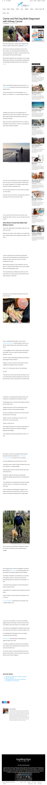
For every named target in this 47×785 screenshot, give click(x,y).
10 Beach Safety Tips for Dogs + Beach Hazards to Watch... (38, 110)
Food (22, 9)
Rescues (40, 9)
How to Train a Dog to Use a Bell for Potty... (37, 163)
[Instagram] (4, 1)
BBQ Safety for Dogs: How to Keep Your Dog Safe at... (37, 93)
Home (3, 16)
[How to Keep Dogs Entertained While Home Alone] (38, 122)
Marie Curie (13, 570)
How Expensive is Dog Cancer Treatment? (15, 679)
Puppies (8, 9)
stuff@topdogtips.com (26, 774)
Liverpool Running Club (8, 343)
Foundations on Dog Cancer (12, 680)
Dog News (7, 16)
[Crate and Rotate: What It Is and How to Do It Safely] (38, 69)
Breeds (31, 9)
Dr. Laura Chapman (7, 600)
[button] (43, 9)
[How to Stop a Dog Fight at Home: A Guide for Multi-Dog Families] (38, 140)
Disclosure (39, 782)
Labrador (26, 45)
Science (4, 9)
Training (36, 9)
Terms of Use (34, 782)
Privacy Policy (30, 783)
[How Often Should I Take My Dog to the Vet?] (38, 211)
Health (17, 9)
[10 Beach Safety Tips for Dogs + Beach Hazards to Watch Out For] (38, 105)
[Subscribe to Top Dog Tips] (38, 35)
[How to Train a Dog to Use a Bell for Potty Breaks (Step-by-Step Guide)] (38, 158)
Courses (4, 13)
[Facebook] (2, 1)
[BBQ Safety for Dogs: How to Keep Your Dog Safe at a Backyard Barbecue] (38, 87)
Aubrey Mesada (6, 23)
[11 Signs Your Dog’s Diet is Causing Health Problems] (38, 228)
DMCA (35, 783)
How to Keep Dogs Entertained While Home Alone (38, 127)
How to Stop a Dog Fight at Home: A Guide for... (37, 146)
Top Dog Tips (6, 767)
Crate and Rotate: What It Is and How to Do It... (37, 74)
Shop (8, 13)
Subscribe (29, 782)
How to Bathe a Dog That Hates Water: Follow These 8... (38, 199)
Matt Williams (6, 638)
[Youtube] (10, 1)
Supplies (26, 9)
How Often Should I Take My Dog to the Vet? (37, 216)
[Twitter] (8, 1)
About (22, 782)
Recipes (12, 9)
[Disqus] (16, 738)
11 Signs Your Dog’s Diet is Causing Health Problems (37, 234)
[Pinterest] (6, 1)
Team (25, 782)
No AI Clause (39, 783)
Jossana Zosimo (34, 94)
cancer (4, 64)
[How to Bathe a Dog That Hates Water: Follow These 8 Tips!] (38, 194)
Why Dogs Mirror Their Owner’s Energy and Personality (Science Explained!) (38, 181)
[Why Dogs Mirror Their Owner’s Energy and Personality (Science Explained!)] (38, 175)
